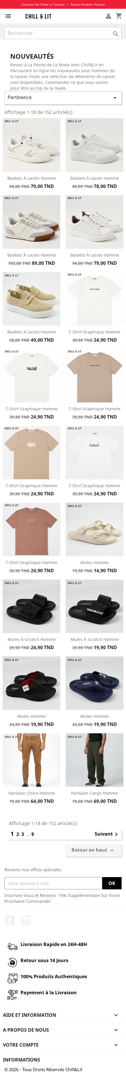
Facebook (9, 920)
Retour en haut (93, 850)
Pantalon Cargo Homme (94, 793)
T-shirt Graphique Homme (94, 332)
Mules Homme (94, 562)
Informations (21, 1060)
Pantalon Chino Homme (31, 793)
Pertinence (63, 97)
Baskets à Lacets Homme (31, 178)
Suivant (107, 834)
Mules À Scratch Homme (32, 639)
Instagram (25, 920)
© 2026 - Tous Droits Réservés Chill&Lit (43, 1069)
